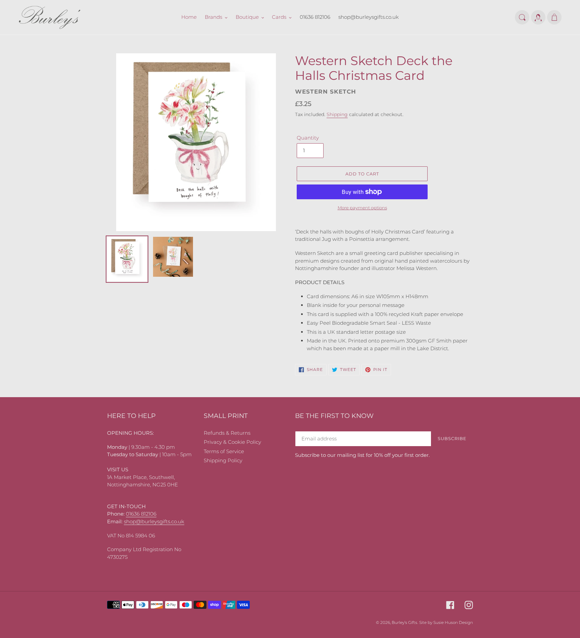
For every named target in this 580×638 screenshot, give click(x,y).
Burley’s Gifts (404, 622)
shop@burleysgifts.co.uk (154, 521)
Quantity (308, 138)
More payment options (362, 207)
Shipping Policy (223, 460)
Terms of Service (224, 451)
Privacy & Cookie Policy (232, 442)
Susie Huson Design (453, 622)
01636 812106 (141, 514)
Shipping (337, 114)
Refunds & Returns (227, 433)
